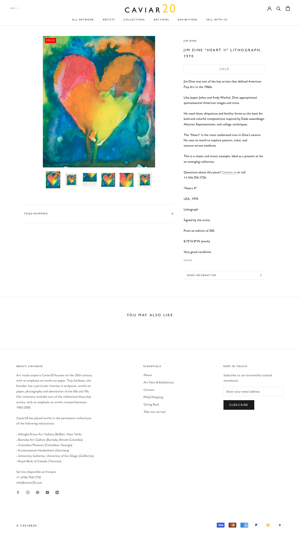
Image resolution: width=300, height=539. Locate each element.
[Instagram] (27, 492)
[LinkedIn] (57, 492)
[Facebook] (196, 259)
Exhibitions (188, 19)
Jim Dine (190, 40)
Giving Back (151, 404)
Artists (109, 19)
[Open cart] (288, 8)
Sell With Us (217, 19)
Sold (224, 69)
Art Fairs (161, 19)
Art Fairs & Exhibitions (158, 382)
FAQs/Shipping (36, 213)
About (147, 375)
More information (201, 275)
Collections (134, 19)
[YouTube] (47, 492)
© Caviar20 (26, 525)
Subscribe (238, 405)
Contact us (229, 172)
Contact (148, 390)
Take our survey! (154, 412)
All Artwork (83, 19)
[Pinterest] (207, 259)
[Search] (279, 8)
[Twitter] (202, 259)
